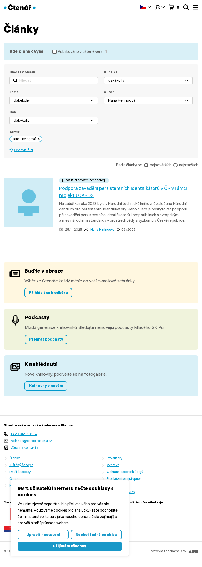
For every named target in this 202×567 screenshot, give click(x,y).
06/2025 (128, 229)
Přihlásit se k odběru (48, 292)
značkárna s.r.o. (175, 551)
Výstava (113, 465)
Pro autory (114, 458)
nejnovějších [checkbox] (160, 164)
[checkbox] (79, 51)
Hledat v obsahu (23, 72)
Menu (195, 7)
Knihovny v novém (46, 385)
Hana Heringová (102, 229)
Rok (12, 112)
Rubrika (111, 72)
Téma (13, 92)
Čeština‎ (145, 6)
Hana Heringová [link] (24, 139)
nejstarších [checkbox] (188, 164)
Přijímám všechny (69, 546)
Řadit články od (129, 165)
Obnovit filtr (23, 150)
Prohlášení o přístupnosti (125, 479)
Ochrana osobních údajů (125, 472)
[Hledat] (186, 7)
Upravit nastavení (43, 534)
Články (14, 458)
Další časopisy (20, 472)
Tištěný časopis (21, 465)
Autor (109, 92)
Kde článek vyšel (27, 51)
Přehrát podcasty (46, 339)
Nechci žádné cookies (96, 534)
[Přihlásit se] (160, 7)
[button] (148, 80)
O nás (13, 479)
